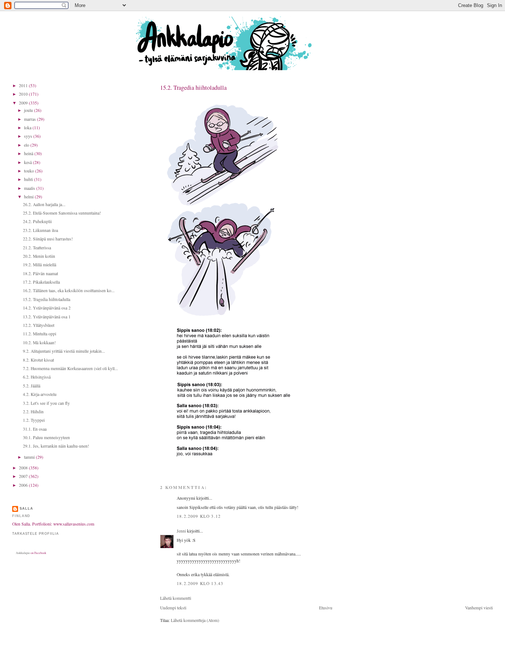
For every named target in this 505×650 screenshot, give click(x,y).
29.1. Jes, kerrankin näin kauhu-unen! (56, 446)
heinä (29, 153)
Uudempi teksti (173, 607)
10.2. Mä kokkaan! (39, 342)
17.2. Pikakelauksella (41, 282)
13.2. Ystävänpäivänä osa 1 (47, 316)
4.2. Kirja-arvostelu (40, 394)
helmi (29, 196)
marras (30, 119)
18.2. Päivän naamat (40, 273)
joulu (29, 110)
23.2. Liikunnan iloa (40, 230)
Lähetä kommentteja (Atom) (195, 620)
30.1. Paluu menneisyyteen (46, 437)
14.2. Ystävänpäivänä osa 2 (47, 308)
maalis (30, 188)
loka (28, 127)
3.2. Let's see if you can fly (46, 403)
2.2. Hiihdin (33, 411)
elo (27, 145)
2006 (24, 485)
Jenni (181, 531)
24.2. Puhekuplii (37, 221)
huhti (29, 179)
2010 (24, 94)
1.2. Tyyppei (34, 420)
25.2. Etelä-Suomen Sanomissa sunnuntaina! (62, 213)
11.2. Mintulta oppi (39, 333)
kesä (28, 162)
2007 (24, 476)
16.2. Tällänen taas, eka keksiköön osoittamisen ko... (69, 290)
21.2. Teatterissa (37, 247)
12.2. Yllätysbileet (38, 325)
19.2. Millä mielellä (39, 264)
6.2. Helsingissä (37, 377)
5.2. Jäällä (31, 386)
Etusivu (325, 607)
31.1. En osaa (35, 429)
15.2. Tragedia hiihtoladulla (193, 87)
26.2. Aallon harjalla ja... (44, 204)
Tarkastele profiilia (35, 534)
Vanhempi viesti (479, 607)
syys (28, 136)
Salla (26, 508)
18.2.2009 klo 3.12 (199, 516)
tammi (30, 457)
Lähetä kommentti (175, 598)
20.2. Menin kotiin (39, 256)
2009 (24, 103)
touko (29, 171)
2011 (24, 85)
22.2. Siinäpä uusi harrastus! (48, 239)
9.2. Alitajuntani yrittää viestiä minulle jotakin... (64, 351)
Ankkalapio (23, 553)
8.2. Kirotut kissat (38, 360)
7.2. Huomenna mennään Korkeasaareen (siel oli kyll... (70, 368)
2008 (24, 468)
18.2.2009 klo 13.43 (200, 583)
